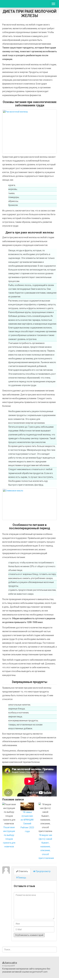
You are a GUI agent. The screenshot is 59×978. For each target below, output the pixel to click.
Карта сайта (10, 962)
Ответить (23, 871)
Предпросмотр (43, 871)
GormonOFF (14, 3)
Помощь (21, 877)
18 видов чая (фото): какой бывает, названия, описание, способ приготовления (46, 846)
